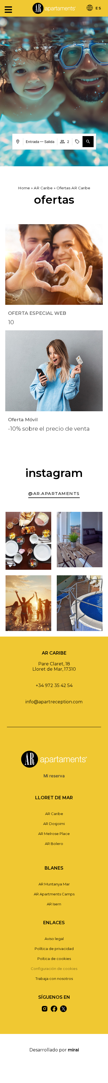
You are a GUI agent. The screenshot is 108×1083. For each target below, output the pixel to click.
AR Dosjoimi (54, 823)
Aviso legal (54, 938)
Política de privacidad (54, 948)
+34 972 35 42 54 (54, 685)
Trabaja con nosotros (54, 978)
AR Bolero (54, 843)
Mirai (73, 1050)
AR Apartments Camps (54, 894)
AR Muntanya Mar (54, 884)
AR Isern (54, 904)
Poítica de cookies (54, 958)
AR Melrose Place (54, 833)
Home (24, 188)
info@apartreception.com (54, 701)
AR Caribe (43, 188)
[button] (88, 141)
